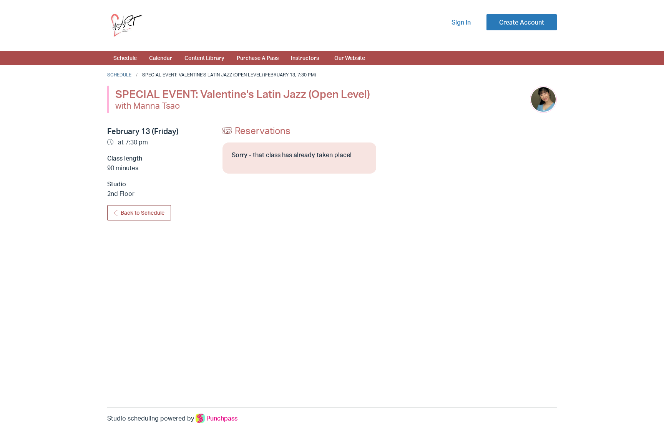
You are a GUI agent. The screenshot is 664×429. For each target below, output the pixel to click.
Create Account (521, 22)
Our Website (349, 57)
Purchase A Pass (258, 57)
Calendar (160, 57)
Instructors (305, 57)
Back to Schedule (142, 212)
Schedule (125, 57)
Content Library (204, 57)
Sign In (461, 22)
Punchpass (221, 418)
